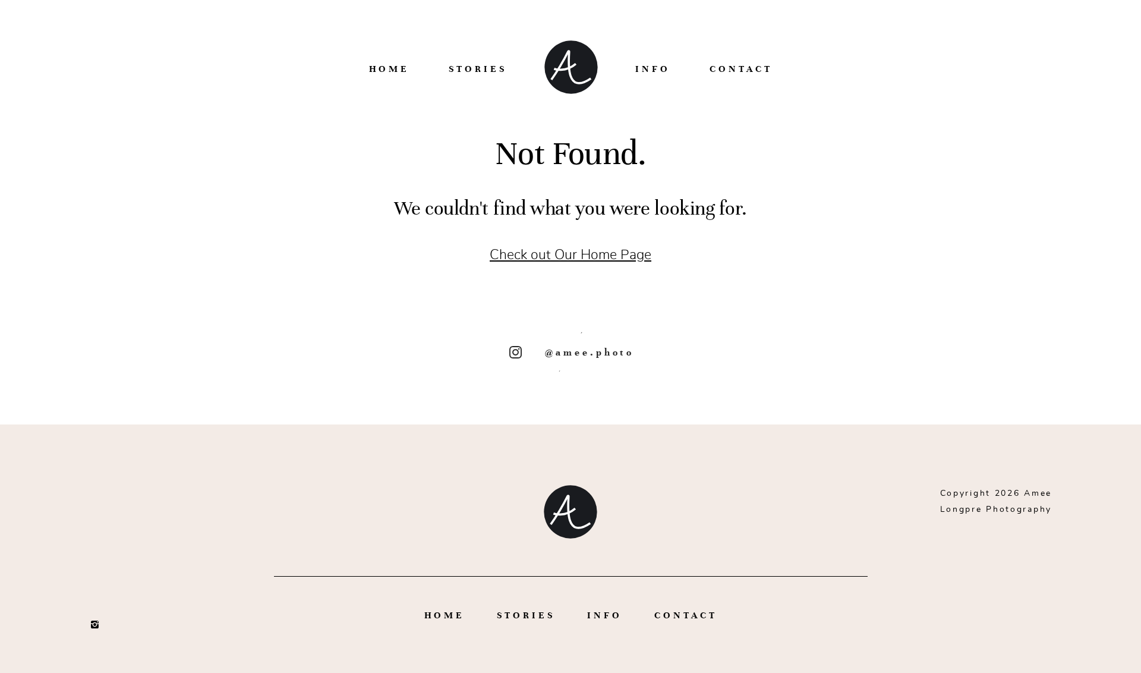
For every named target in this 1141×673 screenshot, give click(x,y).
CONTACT (741, 68)
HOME (389, 68)
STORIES (478, 68)
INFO (652, 68)
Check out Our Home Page (570, 255)
